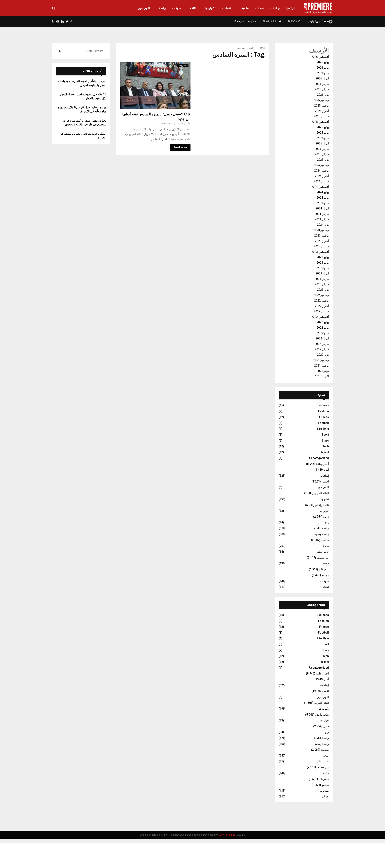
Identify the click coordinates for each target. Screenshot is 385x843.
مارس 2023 (322, 278)
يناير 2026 (323, 94)
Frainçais (239, 21)
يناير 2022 (323, 354)
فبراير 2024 (322, 219)
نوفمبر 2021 (321, 365)
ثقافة (193, 8)
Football (323, 423)
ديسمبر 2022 (321, 295)
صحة (261, 8)
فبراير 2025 (322, 154)
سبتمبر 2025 (321, 116)
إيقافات (324, 475)
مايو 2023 (323, 268)
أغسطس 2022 (320, 316)
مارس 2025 (322, 148)
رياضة (162, 8)
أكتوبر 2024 (322, 176)
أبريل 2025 (322, 143)
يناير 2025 (323, 159)
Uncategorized (319, 458)
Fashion (323, 411)
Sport (325, 434)
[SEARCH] (60, 51)
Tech (326, 446)
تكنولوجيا (210, 8)
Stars (325, 440)
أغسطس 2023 (320, 251)
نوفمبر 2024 (321, 170)
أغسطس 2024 (320, 186)
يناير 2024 (323, 224)
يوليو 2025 (323, 127)
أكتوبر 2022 (322, 306)
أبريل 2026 (322, 78)
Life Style (323, 428)
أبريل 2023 (322, 273)
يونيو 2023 (323, 262)
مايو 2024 (323, 203)
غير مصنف (323, 557)
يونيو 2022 (323, 327)
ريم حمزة (182, 123)
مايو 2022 (323, 333)
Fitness (324, 417)
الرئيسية (290, 8)
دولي (326, 516)
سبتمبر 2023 (321, 246)
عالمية (245, 8)
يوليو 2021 (323, 371)
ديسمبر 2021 (321, 360)
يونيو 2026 (323, 67)
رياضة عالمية (321, 528)
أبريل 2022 (322, 338)
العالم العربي (321, 493)
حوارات (324, 510)
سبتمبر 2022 (321, 311)
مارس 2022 (322, 343)
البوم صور (144, 8)
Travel (325, 452)
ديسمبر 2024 (321, 165)
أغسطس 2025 (320, 121)
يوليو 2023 (323, 257)
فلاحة (325, 563)
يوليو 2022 (323, 322)
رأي (326, 522)
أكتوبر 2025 (322, 111)
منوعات (176, 8)
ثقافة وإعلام (182, 66)
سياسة (325, 540)
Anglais (252, 21)
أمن (326, 469)
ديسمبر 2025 (321, 100)
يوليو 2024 (323, 192)
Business (323, 405)
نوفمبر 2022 (321, 300)
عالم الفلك (323, 551)
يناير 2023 (323, 289)
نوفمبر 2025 (321, 105)
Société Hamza (226, 834)
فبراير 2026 (322, 89)
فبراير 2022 (322, 349)
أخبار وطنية (322, 463)
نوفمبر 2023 (321, 235)
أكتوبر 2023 (322, 241)
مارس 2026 (322, 83)
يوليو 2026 (323, 62)
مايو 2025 (323, 138)
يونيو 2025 (323, 132)
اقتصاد (228, 8)
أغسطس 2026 (320, 56)
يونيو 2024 (323, 197)
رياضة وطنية (321, 534)
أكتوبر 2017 (322, 376)
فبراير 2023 (322, 284)
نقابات (325, 586)
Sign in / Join (270, 21)
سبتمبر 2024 (321, 181)
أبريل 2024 (322, 208)
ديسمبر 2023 (321, 230)
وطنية (276, 8)
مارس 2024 (322, 213)
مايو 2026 (323, 73)
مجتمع (325, 575)
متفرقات (324, 569)
